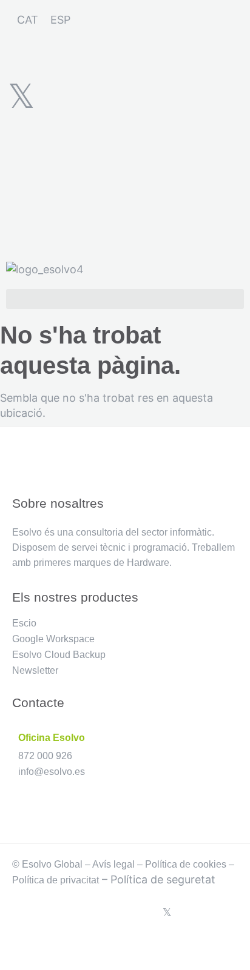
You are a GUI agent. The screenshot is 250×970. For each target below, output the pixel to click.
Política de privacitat (55, 880)
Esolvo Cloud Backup (59, 654)
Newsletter (35, 670)
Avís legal (113, 864)
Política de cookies (185, 864)
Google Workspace (53, 639)
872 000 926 (45, 756)
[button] (125, 299)
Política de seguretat (162, 879)
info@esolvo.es (51, 771)
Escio (24, 623)
